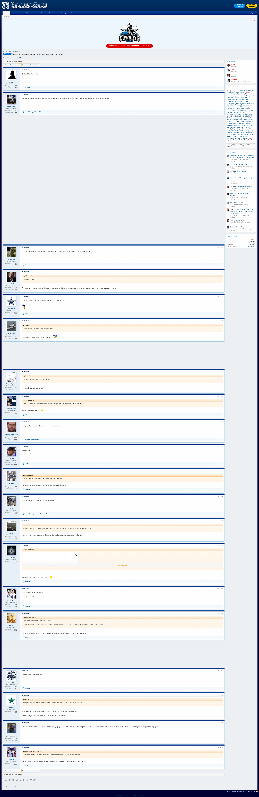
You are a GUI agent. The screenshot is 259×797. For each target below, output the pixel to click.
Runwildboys (230, 105)
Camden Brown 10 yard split (239, 227)
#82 (222, 94)
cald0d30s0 (236, 116)
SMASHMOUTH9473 (246, 116)
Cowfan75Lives (231, 118)
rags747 (229, 119)
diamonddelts (231, 138)
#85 (222, 296)
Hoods (248, 108)
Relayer (235, 90)
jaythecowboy (246, 127)
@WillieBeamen (76, 403)
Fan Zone (15, 13)
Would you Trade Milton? (238, 220)
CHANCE (237, 108)
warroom (244, 118)
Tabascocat (248, 94)
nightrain (229, 107)
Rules (56, 13)
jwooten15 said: (27, 475)
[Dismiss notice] (254, 21)
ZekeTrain (230, 103)
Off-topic (28, 13)
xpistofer (240, 134)
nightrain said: (27, 376)
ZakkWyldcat (230, 131)
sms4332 (236, 123)
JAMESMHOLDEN (246, 132)
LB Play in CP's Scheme (238, 171)
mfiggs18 (248, 99)
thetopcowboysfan (232, 99)
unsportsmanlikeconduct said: (31, 751)
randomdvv (250, 110)
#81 (222, 70)
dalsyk (248, 131)
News (36, 13)
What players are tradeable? (239, 164)
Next (36, 65)
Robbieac (237, 105)
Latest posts (231, 152)
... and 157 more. (232, 142)
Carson (252, 134)
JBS (228, 92)
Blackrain (229, 136)
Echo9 (251, 125)
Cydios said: (26, 325)
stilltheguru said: (27, 400)
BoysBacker (230, 97)
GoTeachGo (245, 96)
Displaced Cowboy (246, 105)
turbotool (235, 112)
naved (250, 114)
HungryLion (241, 99)
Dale (239, 125)
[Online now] (11, 282)
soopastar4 (234, 134)
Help (248, 791)
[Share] (219, 70)
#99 (222, 723)
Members (43, 13)
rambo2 (243, 108)
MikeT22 (245, 136)
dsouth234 (237, 121)
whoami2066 (250, 246)
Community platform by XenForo (129, 795)
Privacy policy (241, 791)
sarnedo (234, 107)
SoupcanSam (231, 96)
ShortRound (250, 103)
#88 (222, 396)
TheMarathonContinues (241, 114)
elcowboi (241, 94)
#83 (222, 247)
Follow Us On (239, 5)
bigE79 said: (26, 276)
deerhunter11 (230, 94)
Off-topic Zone (234, 184)
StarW (236, 101)
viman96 (241, 119)
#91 (222, 471)
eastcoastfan (244, 129)
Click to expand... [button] (122, 565)
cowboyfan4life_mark (247, 121)
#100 (221, 747)
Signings (63, 13)
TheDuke (229, 112)
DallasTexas (233, 92)
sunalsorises (236, 132)
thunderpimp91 (249, 90)
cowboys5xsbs (237, 136)
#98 (222, 695)
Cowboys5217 (248, 119)
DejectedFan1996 (236, 127)
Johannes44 (230, 108)
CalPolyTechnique (241, 110)
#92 (222, 496)
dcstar (237, 131)
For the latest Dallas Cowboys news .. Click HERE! (129, 46)
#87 (222, 372)
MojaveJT (241, 101)
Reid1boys (241, 107)
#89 (222, 422)
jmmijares (241, 92)
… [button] (28, 65)
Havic (236, 94)
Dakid (246, 101)
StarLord (250, 118)
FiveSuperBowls (243, 112)
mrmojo (237, 138)
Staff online (231, 61)
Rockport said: (27, 699)
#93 (222, 521)
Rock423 (229, 116)
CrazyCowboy (231, 110)
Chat (50, 13)
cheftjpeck (236, 103)
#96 (222, 613)
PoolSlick (242, 131)
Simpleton (244, 140)
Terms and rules (231, 791)
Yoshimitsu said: (27, 525)
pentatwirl (238, 96)
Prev (6, 65)
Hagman (238, 118)
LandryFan (241, 90)
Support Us (251, 5)
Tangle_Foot (235, 129)
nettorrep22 (230, 121)
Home (253, 791)
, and (33, 112)
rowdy (228, 127)
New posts (6, 16)
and (32, 439)
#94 (222, 545)
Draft (22, 13)
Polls (71, 13)
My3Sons (246, 134)
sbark (228, 134)
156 (31, 65)
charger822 (245, 97)
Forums (6, 13)
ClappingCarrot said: (28, 617)
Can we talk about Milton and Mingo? (242, 187)
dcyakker (229, 140)
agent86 (229, 129)
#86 (222, 321)
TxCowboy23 (236, 140)
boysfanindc (244, 125)
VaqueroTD (230, 101)
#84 (222, 272)
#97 (222, 670)
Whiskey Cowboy (232, 125)
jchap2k (252, 96)
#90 (222, 446)
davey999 (229, 123)
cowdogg (247, 123)
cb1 (250, 129)
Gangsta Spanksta (245, 138)
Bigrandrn (235, 119)
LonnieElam (238, 97)
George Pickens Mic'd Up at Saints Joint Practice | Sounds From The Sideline (242, 211)
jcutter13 (241, 123)
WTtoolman (230, 114)
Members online (233, 87)
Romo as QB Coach (236, 202)
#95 (222, 588)
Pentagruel (243, 103)
